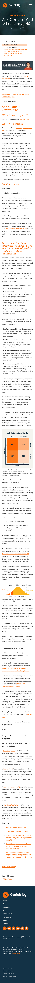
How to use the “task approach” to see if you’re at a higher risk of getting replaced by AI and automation (15, 52)
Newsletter (7, 917)
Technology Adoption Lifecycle (17, 831)
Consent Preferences (10, 976)
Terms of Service (8, 971)
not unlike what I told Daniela (16, 229)
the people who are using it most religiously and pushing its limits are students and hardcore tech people (19, 854)
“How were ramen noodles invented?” (15, 554)
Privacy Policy (7, 968)
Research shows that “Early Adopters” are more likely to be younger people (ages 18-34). (19, 837)
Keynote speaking (9, 751)
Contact (6, 924)
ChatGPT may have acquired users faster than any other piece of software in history (18, 846)
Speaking (6, 907)
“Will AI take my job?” (11, 47)
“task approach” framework (16, 828)
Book (4, 904)
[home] (11, 5)
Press (5, 920)
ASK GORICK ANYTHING (10, 45)
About (5, 901)
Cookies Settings (8, 973)
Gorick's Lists (7, 914)
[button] (30, 5)
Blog (4, 911)
